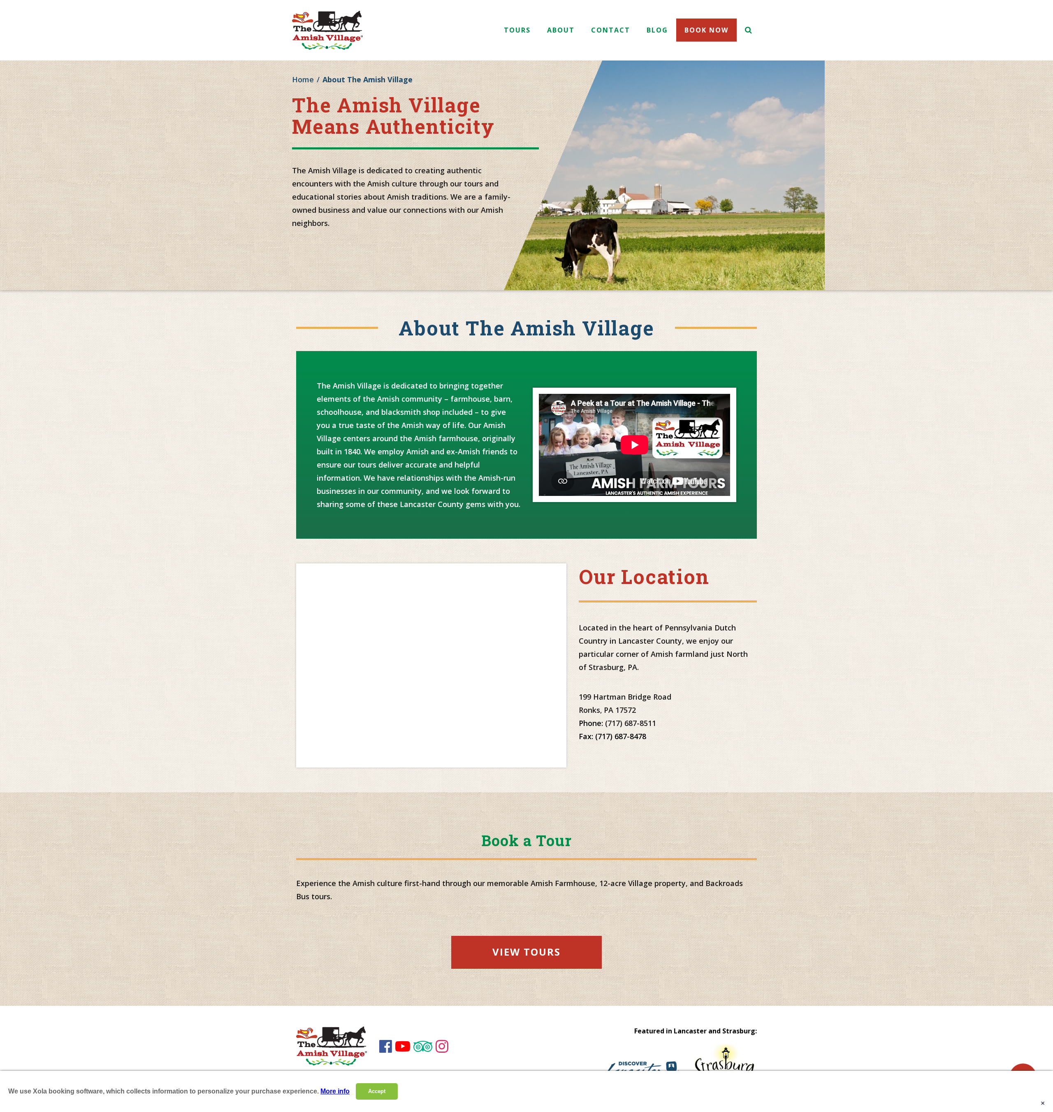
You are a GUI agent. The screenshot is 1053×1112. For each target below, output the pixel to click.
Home (303, 79)
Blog (657, 30)
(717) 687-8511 (630, 723)
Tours (517, 30)
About (561, 30)
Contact (610, 30)
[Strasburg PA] (724, 1064)
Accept (376, 1091)
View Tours (526, 951)
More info (335, 1091)
